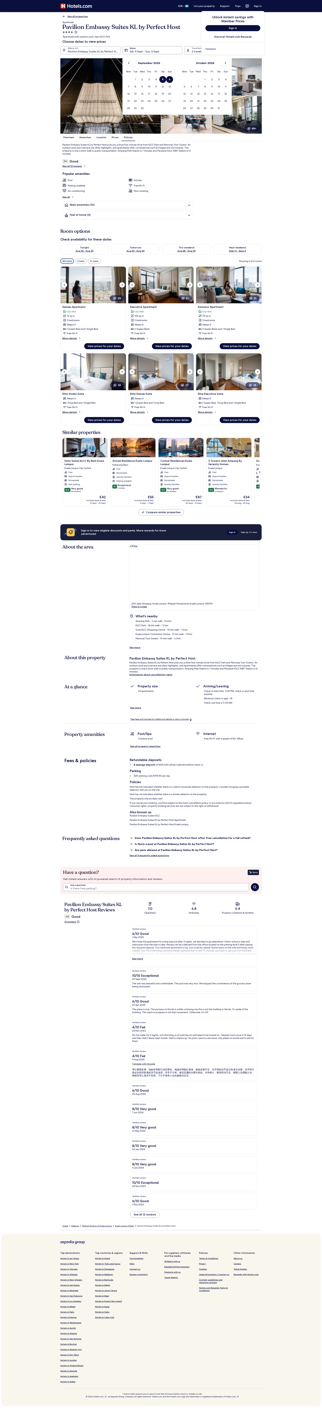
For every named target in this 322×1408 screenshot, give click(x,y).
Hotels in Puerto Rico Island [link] (108, 1301)
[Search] (255, 887)
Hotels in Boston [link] (68, 1344)
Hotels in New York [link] (69, 1263)
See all (66, 196)
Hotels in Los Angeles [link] (70, 1301)
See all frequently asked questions (149, 855)
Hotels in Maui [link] (102, 1296)
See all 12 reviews (72, 166)
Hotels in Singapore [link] (104, 1269)
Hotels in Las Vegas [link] (69, 1258)
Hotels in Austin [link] (68, 1328)
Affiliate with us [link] (172, 1261)
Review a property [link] (139, 1274)
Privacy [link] (202, 1263)
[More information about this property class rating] (75, 32)
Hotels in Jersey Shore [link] (106, 1290)
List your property (204, 6)
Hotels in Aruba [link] (102, 1258)
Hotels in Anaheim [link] (69, 1376)
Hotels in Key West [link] (69, 1355)
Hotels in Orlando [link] (68, 1274)
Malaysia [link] (75, 1226)
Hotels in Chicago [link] (68, 1269)
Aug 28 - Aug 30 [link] (186, 250)
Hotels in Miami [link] (67, 1306)
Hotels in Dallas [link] (67, 1381)
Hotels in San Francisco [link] (71, 1296)
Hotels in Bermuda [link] (104, 1280)
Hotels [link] (65, 1226)
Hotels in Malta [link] (102, 1285)
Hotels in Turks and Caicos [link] (107, 1263)
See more (134, 647)
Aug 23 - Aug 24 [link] (135, 250)
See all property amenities (145, 746)
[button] (135, 79)
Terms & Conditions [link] (208, 1258)
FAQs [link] (132, 1263)
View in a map (139, 606)
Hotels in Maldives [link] (104, 1274)
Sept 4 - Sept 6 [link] (237, 250)
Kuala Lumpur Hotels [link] (124, 1226)
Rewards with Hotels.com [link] (246, 1274)
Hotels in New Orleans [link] (71, 1280)
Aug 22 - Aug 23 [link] (84, 250)
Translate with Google (143, 1063)
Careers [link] (237, 1263)
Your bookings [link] (136, 1258)
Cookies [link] (203, 1269)
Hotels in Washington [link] (70, 1322)
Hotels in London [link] (68, 1360)
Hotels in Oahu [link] (102, 1312)
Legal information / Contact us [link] (214, 1274)
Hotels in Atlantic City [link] (71, 1349)
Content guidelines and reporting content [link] (210, 1281)
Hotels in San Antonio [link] (71, 1338)
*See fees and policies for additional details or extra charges (159, 719)
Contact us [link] (135, 1269)
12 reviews (70, 921)
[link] (232, 48)
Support (224, 6)
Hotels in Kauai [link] (102, 1306)
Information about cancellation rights (150, 674)
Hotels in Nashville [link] (69, 1290)
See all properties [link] (77, 16)
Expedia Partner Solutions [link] (177, 1266)
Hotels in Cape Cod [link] (104, 1317)
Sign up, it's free (249, 532)
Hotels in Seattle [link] (68, 1371)
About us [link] (238, 1258)
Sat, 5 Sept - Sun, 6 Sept (144, 51)
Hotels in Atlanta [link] (68, 1333)
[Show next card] (259, 472)
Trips (237, 6)
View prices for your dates (104, 346)
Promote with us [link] (172, 1272)
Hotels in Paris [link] (67, 1312)
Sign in (258, 6)
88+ (254, 128)
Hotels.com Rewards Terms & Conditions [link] (213, 1289)
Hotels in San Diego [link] (70, 1285)
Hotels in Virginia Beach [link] (71, 1365)
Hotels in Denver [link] (68, 1317)
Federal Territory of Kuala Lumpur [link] (97, 1226)
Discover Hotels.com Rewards (233, 36)
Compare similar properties (163, 512)
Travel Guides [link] (240, 1269)
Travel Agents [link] (171, 1277)
